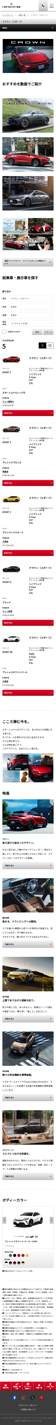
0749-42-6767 (8, 405)
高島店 (5, 471)
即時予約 (8, 413)
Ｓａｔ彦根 (7, 611)
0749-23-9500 (8, 615)
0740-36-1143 (8, 475)
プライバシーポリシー (28, 1405)
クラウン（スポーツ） (12, 21)
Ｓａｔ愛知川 (8, 401)
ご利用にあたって (28, 1410)
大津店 (5, 541)
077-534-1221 (8, 545)
